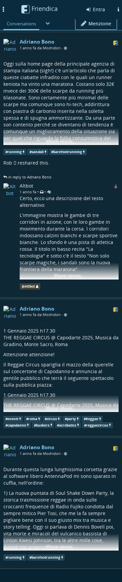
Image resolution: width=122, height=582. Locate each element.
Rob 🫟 (9, 163)
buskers (42, 425)
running (14, 152)
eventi (12, 419)
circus (52, 419)
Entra (98, 9)
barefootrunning (67, 152)
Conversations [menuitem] (21, 24)
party (71, 419)
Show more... (61, 141)
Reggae (92, 419)
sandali (38, 152)
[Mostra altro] (48, 23)
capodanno (16, 425)
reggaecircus (97, 425)
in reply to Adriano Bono (30, 176)
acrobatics (67, 425)
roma (32, 419)
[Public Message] (65, 48)
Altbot (30, 286)
